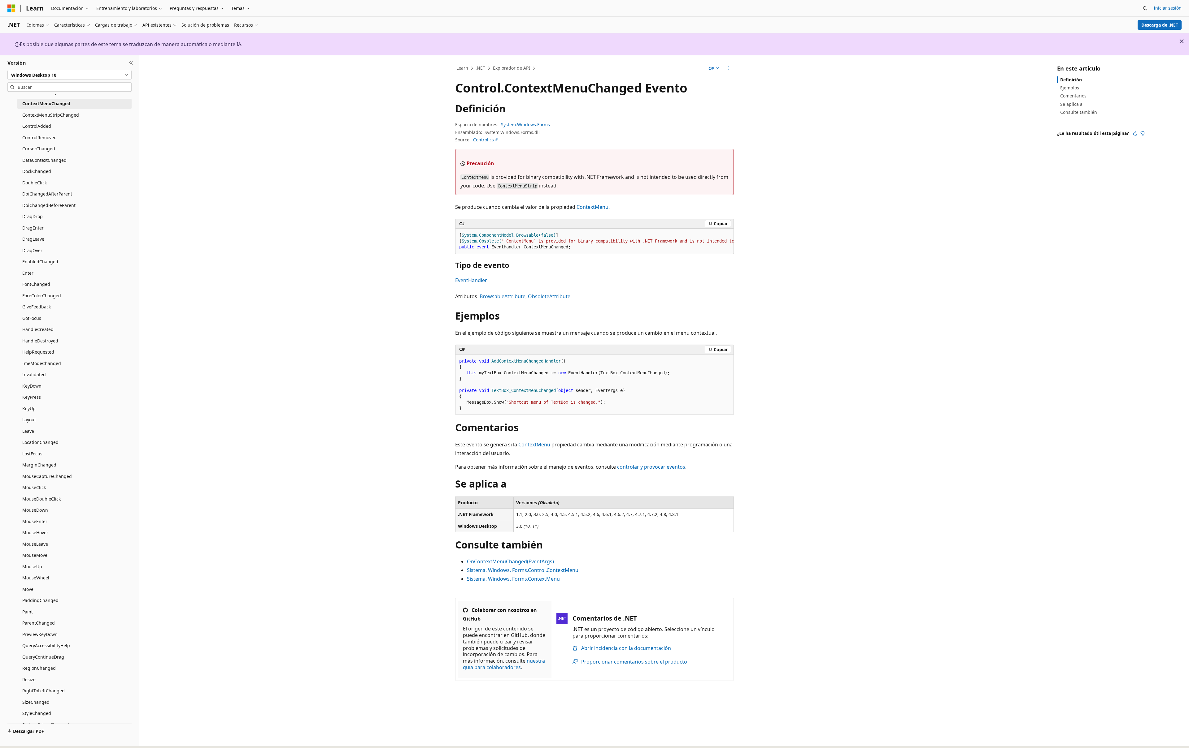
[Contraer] (131, 63)
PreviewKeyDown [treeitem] (40, 634)
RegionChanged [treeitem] (39, 668)
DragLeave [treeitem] (33, 239)
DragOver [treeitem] (32, 250)
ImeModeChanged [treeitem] (41, 363)
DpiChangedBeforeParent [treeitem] (49, 205)
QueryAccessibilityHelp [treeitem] (46, 645)
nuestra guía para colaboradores (504, 664)
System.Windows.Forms (525, 124)
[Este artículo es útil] (1135, 133)
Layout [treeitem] (29, 420)
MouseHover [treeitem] (35, 532)
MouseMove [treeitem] (34, 555)
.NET (480, 68)
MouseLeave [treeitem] (35, 544)
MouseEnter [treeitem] (34, 521)
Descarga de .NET (1159, 25)
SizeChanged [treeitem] (36, 702)
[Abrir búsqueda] (1145, 8)
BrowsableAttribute (502, 296)
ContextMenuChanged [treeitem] (46, 103)
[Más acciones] (728, 68)
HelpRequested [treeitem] (38, 352)
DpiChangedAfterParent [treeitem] (47, 194)
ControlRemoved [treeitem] (39, 137)
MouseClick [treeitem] (34, 487)
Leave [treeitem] (28, 431)
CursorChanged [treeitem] (38, 149)
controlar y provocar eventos (651, 466)
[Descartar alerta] (1182, 41)
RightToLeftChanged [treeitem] (43, 691)
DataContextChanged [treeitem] (44, 160)
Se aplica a (1071, 104)
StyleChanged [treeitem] (36, 713)
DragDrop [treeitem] (32, 216)
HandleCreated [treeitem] (38, 329)
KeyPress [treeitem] (31, 397)
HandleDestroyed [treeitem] (40, 341)
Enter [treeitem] (27, 273)
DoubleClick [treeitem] (34, 183)
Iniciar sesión (1168, 8)
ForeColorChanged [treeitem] (41, 296)
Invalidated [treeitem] (34, 374)
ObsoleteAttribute (549, 296)
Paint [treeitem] (27, 612)
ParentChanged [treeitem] (38, 623)
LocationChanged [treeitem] (40, 442)
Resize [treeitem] (29, 679)
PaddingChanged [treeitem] (40, 600)
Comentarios (1073, 96)
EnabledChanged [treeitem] (40, 261)
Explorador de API (511, 68)
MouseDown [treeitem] (35, 510)
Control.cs (483, 140)
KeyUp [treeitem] (29, 408)
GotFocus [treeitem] (31, 318)
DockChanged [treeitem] (36, 171)
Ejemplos (1069, 88)
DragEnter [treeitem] (33, 228)
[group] (594, 241)
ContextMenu (592, 207)
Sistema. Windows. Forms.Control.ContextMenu (522, 570)
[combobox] (69, 75)
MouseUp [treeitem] (32, 567)
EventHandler (471, 280)
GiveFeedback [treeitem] (36, 307)
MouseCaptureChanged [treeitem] (47, 476)
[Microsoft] (11, 8)
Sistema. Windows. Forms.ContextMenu (513, 578)
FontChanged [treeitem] (36, 284)
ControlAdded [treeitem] (36, 126)
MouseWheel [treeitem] (35, 578)
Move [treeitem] (27, 589)
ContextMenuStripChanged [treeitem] (50, 115)
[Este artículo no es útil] (1142, 133)
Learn (462, 68)
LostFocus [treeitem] (32, 454)
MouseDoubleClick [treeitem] (41, 499)
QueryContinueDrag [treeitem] (43, 657)
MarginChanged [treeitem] (39, 465)
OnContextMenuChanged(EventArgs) (510, 561)
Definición (1071, 80)
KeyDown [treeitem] (31, 386)
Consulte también (1078, 112)
